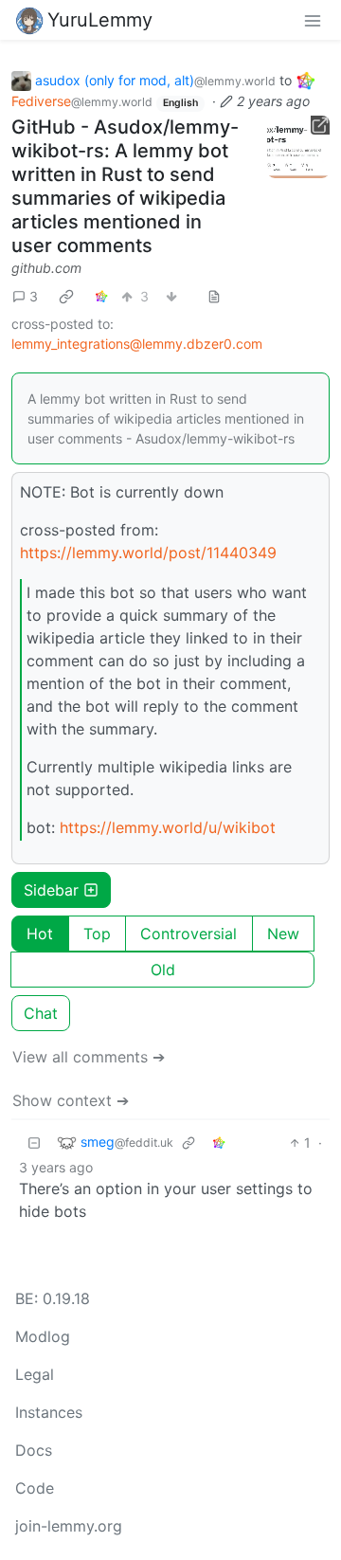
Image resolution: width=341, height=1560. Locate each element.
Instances (48, 1412)
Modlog (42, 1336)
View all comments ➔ (88, 1056)
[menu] (312, 20)
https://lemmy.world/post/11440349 (148, 552)
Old (163, 969)
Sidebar (51, 889)
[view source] (214, 296)
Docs (33, 1450)
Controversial (188, 933)
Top (97, 933)
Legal (34, 1374)
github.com (46, 268)
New (283, 933)
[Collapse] (34, 1142)
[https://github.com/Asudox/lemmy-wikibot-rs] (298, 147)
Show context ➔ (70, 1100)
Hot (40, 933)
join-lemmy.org (68, 1525)
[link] (66, 296)
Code (34, 1487)
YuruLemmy (100, 20)
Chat (41, 1013)
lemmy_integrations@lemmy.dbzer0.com (136, 344)
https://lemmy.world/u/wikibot (168, 827)
